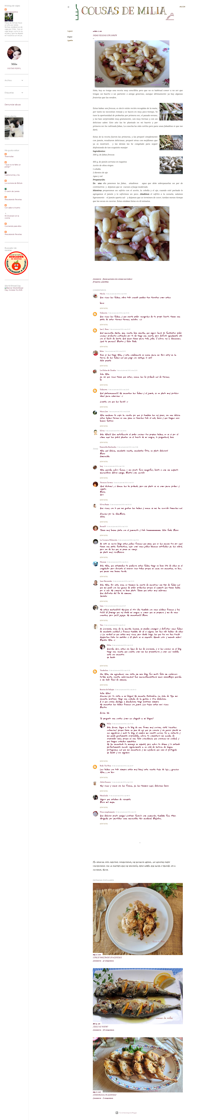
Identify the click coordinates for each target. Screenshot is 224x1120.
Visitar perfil (14, 68)
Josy (101, 466)
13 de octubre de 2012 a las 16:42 (125, 689)
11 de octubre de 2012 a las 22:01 (115, 351)
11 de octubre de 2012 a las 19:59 (116, 294)
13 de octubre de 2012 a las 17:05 (122, 724)
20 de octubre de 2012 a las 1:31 (126, 812)
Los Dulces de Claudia (108, 370)
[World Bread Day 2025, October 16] (14, 290)
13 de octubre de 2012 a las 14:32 (119, 670)
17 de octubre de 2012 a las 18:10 (119, 796)
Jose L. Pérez (104, 329)
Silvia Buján (104, 505)
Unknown (103, 313)
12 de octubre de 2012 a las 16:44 (117, 562)
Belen (102, 351)
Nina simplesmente (107, 812)
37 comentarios (108, 1030)
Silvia (102, 431)
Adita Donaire (105, 782)
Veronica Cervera (106, 483)
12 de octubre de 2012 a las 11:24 (128, 540)
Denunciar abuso (13, 105)
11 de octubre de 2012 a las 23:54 (115, 431)
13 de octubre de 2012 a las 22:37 (122, 766)
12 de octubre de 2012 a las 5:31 (124, 482)
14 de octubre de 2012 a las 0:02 (122, 782)
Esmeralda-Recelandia (108, 447)
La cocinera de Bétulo (13, 183)
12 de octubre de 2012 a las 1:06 (114, 466)
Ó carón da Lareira (12, 191)
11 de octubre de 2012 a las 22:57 (118, 389)
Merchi (102, 294)
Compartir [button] (70, 31)
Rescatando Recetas (13, 199)
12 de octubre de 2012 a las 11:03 (117, 526)
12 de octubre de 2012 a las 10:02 (121, 504)
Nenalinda (104, 796)
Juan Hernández (106, 581)
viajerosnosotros (11, 12)
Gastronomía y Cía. (12, 175)
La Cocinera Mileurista (108, 540)
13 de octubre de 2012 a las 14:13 (122, 645)
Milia (109, 645)
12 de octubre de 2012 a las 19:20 (123, 581)
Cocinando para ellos (13, 226)
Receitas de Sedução (107, 690)
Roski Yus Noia (105, 766)
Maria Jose (104, 412)
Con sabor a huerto (12, 208)
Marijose (103, 562)
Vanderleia (104, 670)
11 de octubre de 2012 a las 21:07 (120, 329)
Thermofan (9, 156)
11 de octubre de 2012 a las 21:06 (118, 313)
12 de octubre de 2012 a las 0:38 (127, 447)
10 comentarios (108, 960)
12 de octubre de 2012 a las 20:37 (115, 606)
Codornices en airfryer (104, 1095)
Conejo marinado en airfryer (107, 957)
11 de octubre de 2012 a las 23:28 (119, 411)
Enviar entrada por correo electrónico (117, 279)
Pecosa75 (103, 526)
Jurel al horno (100, 1026)
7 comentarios (108, 1098)
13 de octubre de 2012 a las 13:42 (114, 625)
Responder (104, 308)
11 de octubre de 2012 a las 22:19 (127, 370)
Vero (101, 625)
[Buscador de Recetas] (16, 274)
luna (101, 606)
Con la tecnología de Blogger (128, 1113)
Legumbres (70, 40)
